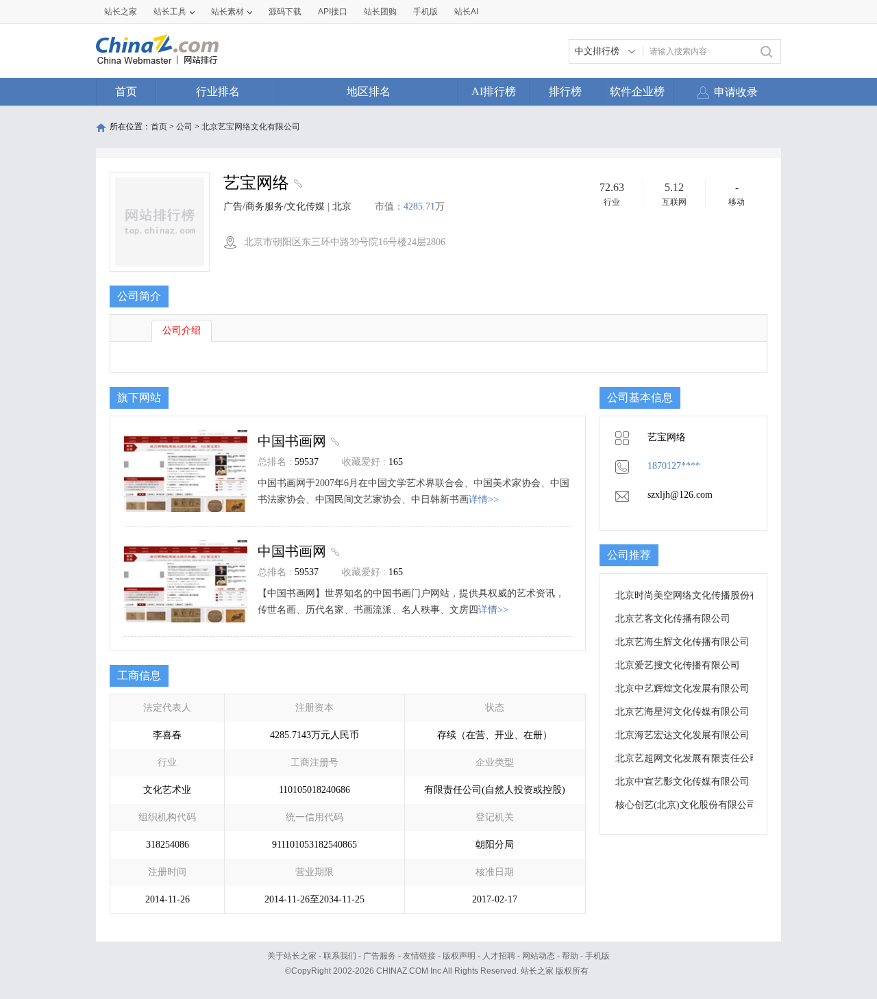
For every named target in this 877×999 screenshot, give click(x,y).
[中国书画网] (333, 440)
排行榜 (565, 91)
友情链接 (419, 956)
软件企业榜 (637, 91)
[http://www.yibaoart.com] (296, 185)
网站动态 (538, 956)
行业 (612, 202)
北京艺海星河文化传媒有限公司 (682, 712)
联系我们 (339, 956)
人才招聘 (498, 956)
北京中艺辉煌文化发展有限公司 (682, 688)
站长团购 (380, 11)
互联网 (674, 202)
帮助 (570, 956)
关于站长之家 (292, 956)
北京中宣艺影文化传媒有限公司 (682, 781)
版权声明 (459, 956)
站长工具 (169, 11)
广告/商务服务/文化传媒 (274, 206)
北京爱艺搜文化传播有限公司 (677, 665)
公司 (184, 126)
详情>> (484, 499)
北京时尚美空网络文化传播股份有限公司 (701, 595)
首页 (126, 91)
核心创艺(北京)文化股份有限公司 (685, 805)
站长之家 (120, 11)
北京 (341, 206)
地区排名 (369, 91)
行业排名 (218, 91)
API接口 (332, 11)
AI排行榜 (493, 91)
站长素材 (227, 11)
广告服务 (379, 956)
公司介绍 (181, 330)
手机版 (597, 956)
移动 (736, 202)
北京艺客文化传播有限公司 (672, 619)
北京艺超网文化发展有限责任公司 (687, 758)
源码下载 (285, 11)
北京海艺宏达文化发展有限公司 (682, 735)
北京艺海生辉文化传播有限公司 (682, 642)
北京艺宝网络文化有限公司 (250, 126)
